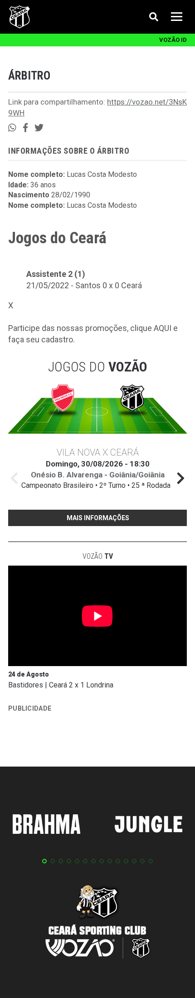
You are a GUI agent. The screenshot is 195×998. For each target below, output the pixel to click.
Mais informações (98, 518)
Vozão (98, 556)
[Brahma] (47, 825)
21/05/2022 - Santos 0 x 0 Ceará (84, 285)
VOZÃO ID (173, 39)
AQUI (162, 328)
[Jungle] (149, 825)
